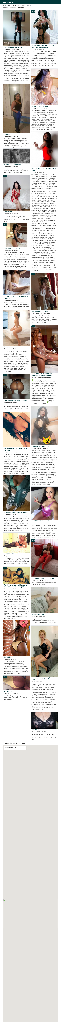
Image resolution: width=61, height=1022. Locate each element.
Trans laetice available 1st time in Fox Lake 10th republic (43, 46)
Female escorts (7, 5)
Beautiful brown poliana (40, 521)
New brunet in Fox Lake (12, 248)
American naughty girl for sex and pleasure (16, 297)
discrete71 (35, 730)
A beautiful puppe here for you (42, 578)
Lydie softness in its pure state (15, 401)
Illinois (23, 5)
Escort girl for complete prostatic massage (16, 449)
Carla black (8, 657)
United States (16, 5)
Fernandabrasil (9, 347)
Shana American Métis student (15, 512)
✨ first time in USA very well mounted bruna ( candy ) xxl (42, 375)
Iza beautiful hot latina (39, 311)
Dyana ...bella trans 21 (39, 106)
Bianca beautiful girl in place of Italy (42, 679)
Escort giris (8, 212)
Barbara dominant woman (13, 47)
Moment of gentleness (12, 165)
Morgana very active (11, 554)
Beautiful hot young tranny (41, 446)
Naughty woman (37, 614)
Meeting (7, 134)
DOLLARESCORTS (8, 2)
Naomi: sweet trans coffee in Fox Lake (43, 169)
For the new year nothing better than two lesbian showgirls (16, 586)
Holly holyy (8, 691)
